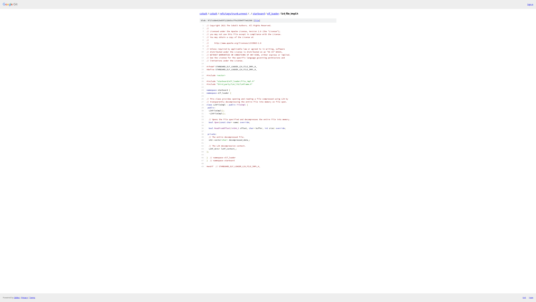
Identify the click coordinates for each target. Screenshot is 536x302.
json (531, 297)
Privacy (24, 297)
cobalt (203, 13)
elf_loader (273, 13)
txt (524, 297)
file (257, 20)
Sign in (530, 4)
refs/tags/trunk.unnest (233, 13)
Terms (32, 297)
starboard (259, 13)
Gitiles (17, 297)
